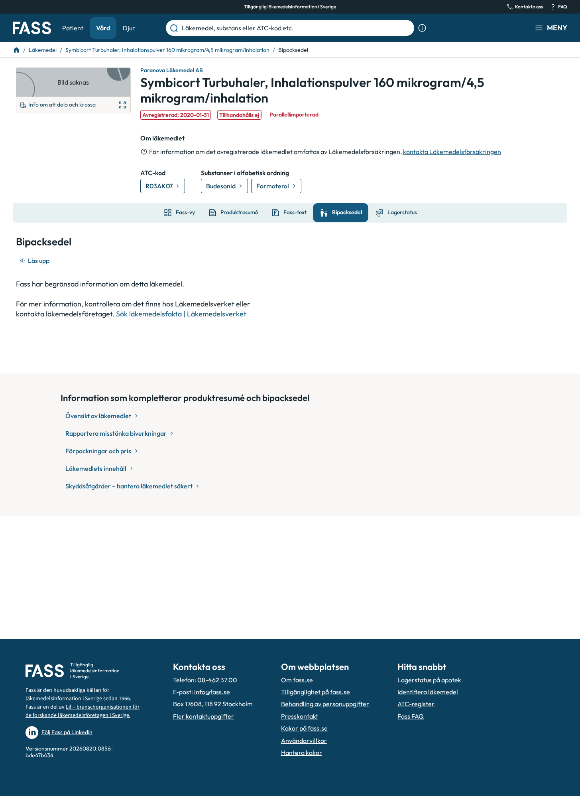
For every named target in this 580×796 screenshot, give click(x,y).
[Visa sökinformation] (422, 28)
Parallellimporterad (294, 114)
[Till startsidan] (16, 49)
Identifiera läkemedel (427, 692)
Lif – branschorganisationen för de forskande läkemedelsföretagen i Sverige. (83, 711)
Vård (103, 28)
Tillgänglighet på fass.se (315, 692)
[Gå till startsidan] (32, 28)
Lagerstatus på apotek (429, 680)
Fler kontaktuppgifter (203, 716)
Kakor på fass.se (304, 728)
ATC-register (416, 704)
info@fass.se (212, 692)
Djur (129, 28)
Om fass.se (297, 680)
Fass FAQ (410, 716)
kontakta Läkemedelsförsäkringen (452, 152)
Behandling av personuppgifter (325, 704)
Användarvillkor (304, 741)
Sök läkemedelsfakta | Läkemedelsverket (181, 313)
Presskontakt (299, 716)
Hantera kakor (301, 752)
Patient (72, 28)
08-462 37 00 (217, 680)
